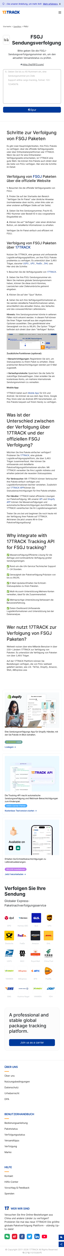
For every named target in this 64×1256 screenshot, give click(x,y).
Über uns (9, 1075)
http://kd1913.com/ (33, 64)
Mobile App (33, 393)
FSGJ (37, 176)
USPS (26, 263)
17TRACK (23, 247)
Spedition (17, 26)
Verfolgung (10, 1146)
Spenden (9, 1193)
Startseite (7, 26)
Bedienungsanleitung (16, 1122)
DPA (6, 1099)
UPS (32, 263)
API (41, 499)
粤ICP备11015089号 (32, 1252)
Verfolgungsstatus (14, 1134)
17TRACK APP (17, 487)
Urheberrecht (11, 1093)
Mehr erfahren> (50, 4)
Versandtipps (11, 1140)
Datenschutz (11, 1087)
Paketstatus (11, 1128)
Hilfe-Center (11, 1181)
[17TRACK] (11, 12)
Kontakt (8, 1175)
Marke (7, 1152)
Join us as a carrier (32, 1042)
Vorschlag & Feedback (16, 1187)
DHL (46, 263)
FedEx (39, 263)
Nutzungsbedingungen (17, 1081)
